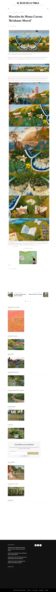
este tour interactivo (38, 244)
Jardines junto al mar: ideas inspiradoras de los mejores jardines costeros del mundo (17, 557)
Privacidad (41, 590)
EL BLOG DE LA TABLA (28, 3)
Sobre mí (29, 590)
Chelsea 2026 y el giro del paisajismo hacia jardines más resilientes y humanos (16, 561)
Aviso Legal (35, 590)
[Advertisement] (28, 278)
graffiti (10, 12)
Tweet (9, 265)
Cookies (46, 590)
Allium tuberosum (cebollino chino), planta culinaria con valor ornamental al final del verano (16, 549)
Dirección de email (13, 451)
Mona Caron (16, 12)
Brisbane (23, 57)
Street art (22, 12)
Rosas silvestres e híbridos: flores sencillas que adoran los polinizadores (17, 553)
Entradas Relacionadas (28, 248)
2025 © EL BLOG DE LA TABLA (19, 590)
